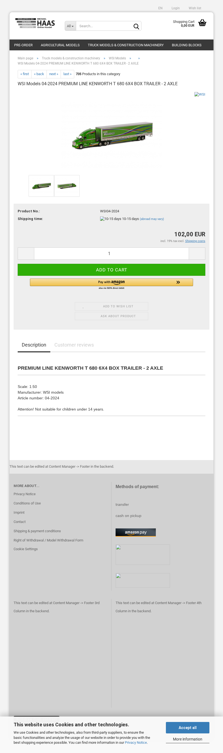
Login (175, 8)
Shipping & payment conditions (37, 531)
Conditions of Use (27, 503)
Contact (20, 522)
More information (187, 739)
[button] (111, 284)
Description (34, 345)
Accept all (188, 728)
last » (67, 74)
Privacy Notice (136, 742)
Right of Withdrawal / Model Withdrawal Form (48, 540)
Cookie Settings (26, 549)
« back (39, 74)
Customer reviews (74, 345)
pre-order (23, 45)
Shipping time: (30, 219)
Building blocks (187, 45)
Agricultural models (60, 45)
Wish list (194, 8)
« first (24, 74)
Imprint (19, 512)
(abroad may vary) (152, 219)
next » (53, 74)
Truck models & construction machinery (126, 45)
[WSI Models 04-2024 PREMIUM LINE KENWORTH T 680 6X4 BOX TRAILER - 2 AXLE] (111, 132)
